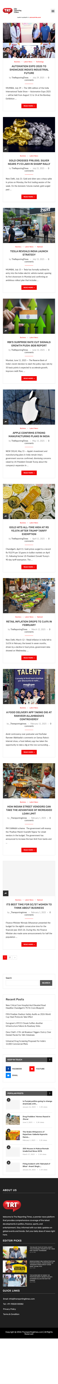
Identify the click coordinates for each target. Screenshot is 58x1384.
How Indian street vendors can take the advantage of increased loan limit (29, 810)
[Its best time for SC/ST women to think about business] (29, 878)
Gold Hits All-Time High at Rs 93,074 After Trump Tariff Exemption (29, 531)
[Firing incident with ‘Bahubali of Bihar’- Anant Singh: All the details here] (13, 1167)
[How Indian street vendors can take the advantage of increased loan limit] (29, 780)
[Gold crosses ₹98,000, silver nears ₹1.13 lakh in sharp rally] (29, 134)
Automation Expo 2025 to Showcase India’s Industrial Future (29, 70)
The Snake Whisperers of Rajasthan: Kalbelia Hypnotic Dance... (35, 1134)
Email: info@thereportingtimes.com (19, 1299)
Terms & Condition (11, 1314)
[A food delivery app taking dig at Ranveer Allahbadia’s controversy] (29, 686)
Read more (28, 106)
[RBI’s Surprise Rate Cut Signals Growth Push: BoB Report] (29, 316)
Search (9, 978)
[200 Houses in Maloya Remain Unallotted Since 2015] (13, 1152)
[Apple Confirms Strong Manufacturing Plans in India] (29, 407)
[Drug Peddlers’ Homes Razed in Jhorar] (13, 1120)
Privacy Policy (9, 1309)
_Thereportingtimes (17, 724)
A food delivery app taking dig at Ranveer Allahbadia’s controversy (29, 716)
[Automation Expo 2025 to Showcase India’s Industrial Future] (29, 40)
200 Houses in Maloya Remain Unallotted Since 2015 (36, 1150)
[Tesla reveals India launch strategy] (29, 225)
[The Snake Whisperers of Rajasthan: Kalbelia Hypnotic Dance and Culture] (13, 1135)
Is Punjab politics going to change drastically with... (37, 1102)
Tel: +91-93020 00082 (13, 1304)
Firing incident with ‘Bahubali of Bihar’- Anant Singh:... (36, 1165)
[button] (53, 11)
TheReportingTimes (20, 78)
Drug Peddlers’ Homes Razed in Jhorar (36, 1118)
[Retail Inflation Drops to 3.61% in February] (29, 595)
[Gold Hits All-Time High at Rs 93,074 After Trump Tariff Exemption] (29, 501)
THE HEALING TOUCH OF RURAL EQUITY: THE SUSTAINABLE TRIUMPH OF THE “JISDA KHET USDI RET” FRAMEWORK (42, 1248)
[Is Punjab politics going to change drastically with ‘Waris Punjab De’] (13, 1105)
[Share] (6, 55)
